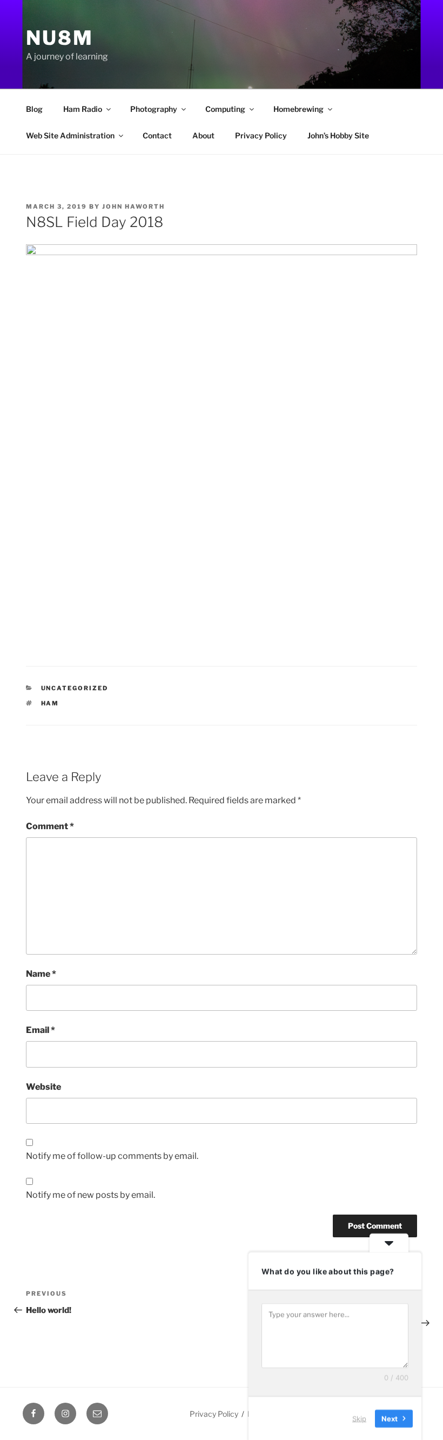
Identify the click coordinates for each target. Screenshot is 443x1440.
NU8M (59, 38)
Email (40, 1030)
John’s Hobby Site (338, 135)
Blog (34, 109)
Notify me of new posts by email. (90, 1195)
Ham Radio (82, 109)
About (203, 135)
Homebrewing (298, 109)
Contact (157, 135)
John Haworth (133, 206)
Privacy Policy (261, 135)
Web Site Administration (70, 135)
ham (50, 703)
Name (41, 974)
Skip (359, 1418)
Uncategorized (75, 688)
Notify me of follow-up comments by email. (112, 1156)
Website (43, 1087)
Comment (50, 826)
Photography (153, 109)
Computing (225, 109)
